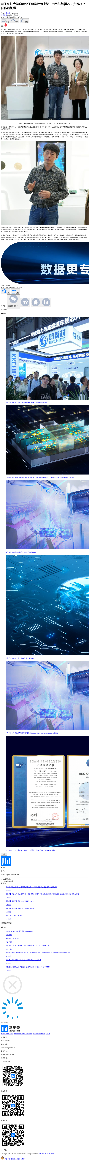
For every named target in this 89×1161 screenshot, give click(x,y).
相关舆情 (4, 15)
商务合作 (42, 1034)
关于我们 (36, 1034)
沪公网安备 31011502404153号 (15, 1159)
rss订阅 (48, 1034)
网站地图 (29, 1034)
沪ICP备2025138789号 (46, 1154)
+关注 (4, 854)
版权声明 (10, 1034)
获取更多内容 (6, 923)
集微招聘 (17, 1034)
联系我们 (23, 1034)
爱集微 (8, 13)
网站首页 (4, 1034)
